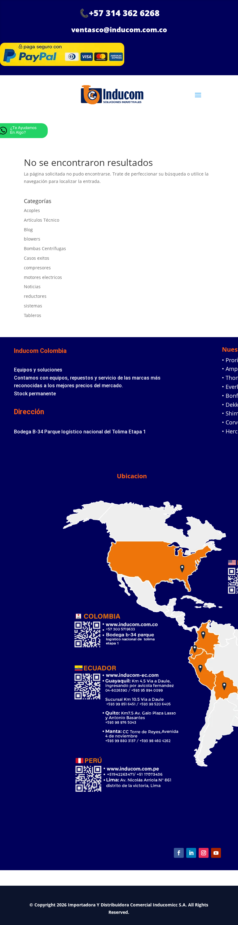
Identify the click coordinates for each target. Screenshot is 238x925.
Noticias (32, 286)
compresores (37, 268)
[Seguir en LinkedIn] (191, 853)
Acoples (32, 210)
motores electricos (43, 277)
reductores (35, 296)
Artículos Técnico (41, 220)
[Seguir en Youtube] (216, 853)
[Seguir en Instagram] (204, 853)
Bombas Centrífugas (45, 248)
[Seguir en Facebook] (179, 853)
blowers (32, 239)
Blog (28, 229)
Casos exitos (36, 258)
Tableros (32, 315)
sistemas (33, 306)
